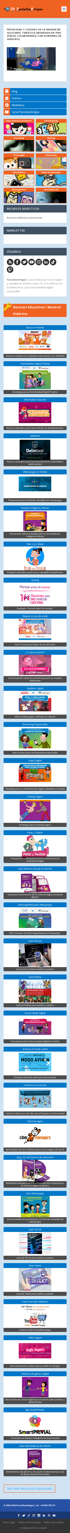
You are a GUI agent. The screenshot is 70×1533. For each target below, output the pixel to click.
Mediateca (18, 105)
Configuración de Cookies (33, 1527)
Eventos (16, 98)
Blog (14, 91)
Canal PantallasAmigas (25, 112)
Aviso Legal (9, 1522)
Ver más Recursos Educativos (29, 1488)
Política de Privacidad (29, 1522)
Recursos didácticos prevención (24, 217)
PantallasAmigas (16, 279)
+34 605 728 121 (47, 1505)
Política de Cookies (54, 1522)
